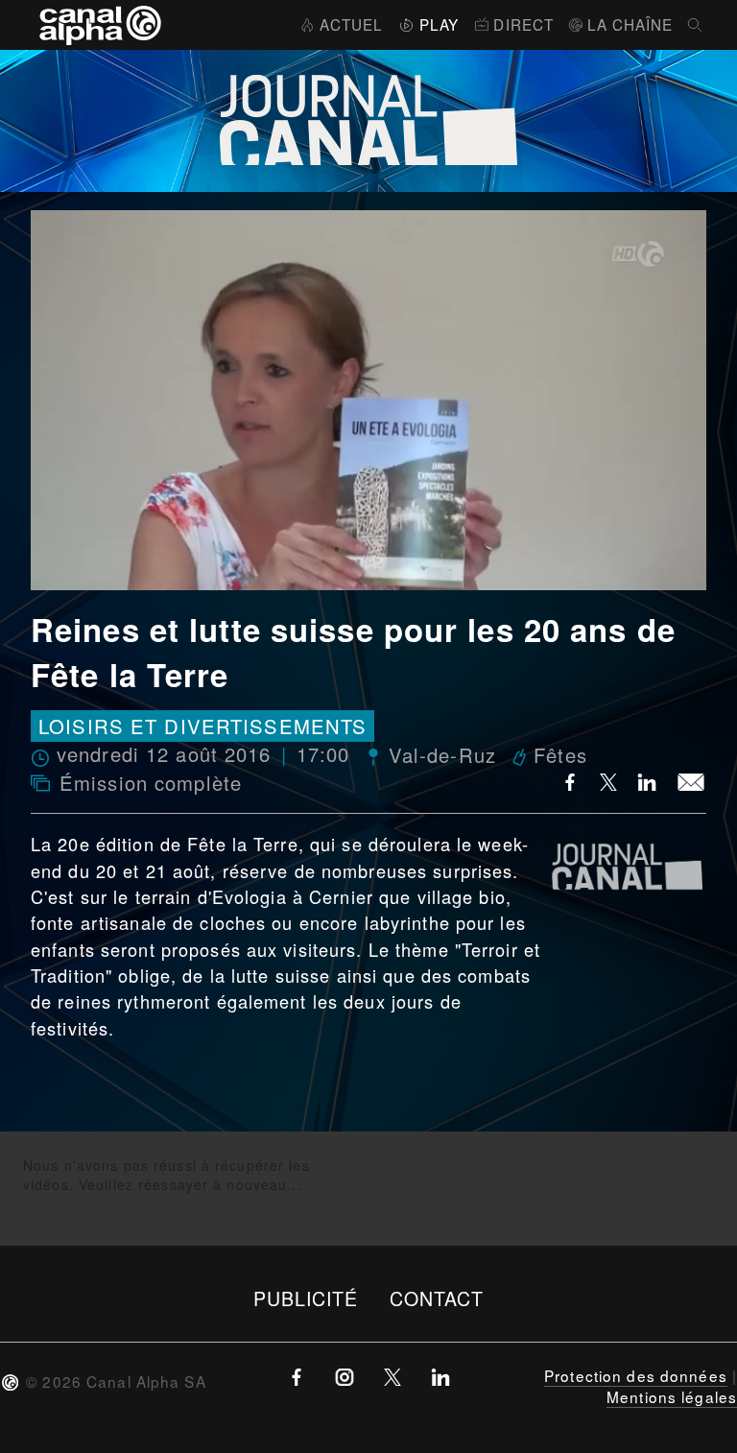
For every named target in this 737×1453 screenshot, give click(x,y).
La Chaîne (630, 24)
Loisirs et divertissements (202, 726)
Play (439, 24)
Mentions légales (671, 1396)
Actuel (351, 24)
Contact (437, 1298)
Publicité (306, 1298)
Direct (523, 24)
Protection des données (635, 1375)
